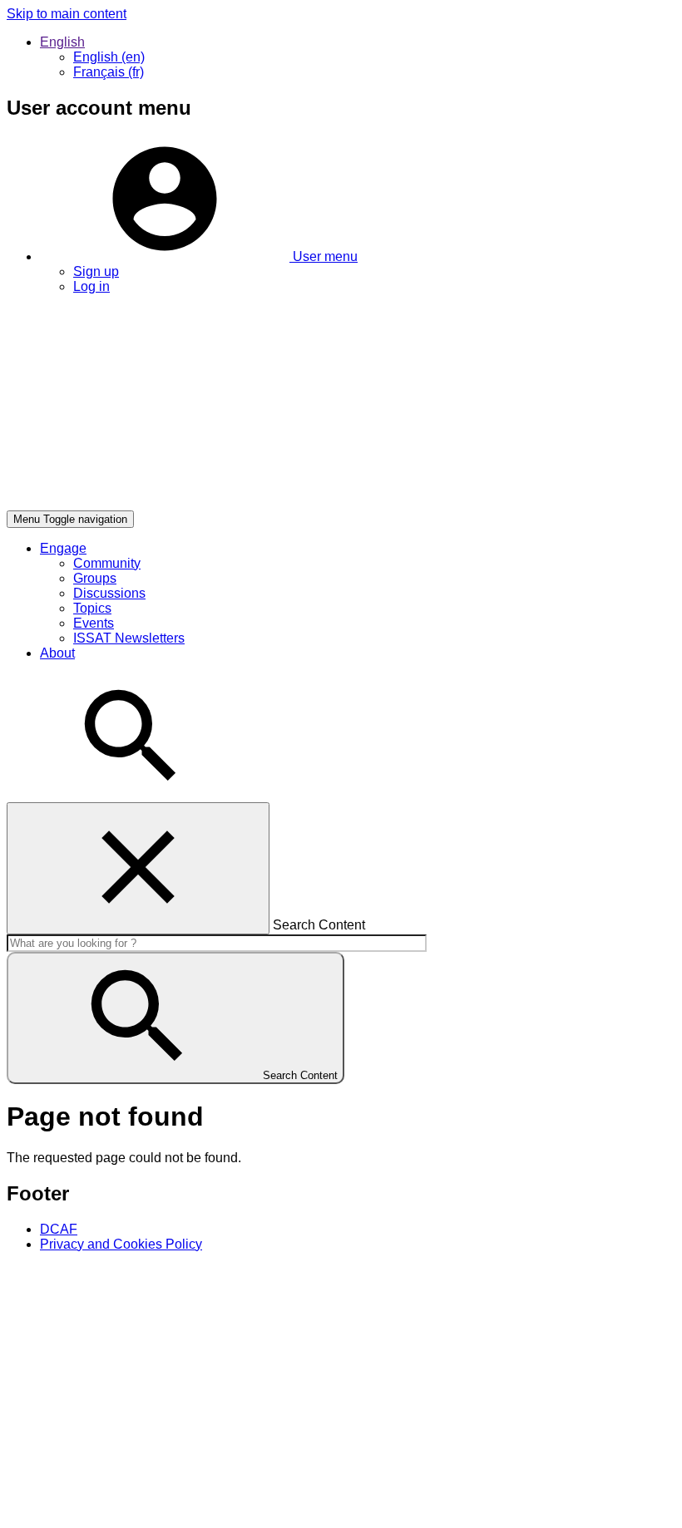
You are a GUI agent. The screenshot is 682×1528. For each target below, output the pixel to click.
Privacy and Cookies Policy (121, 1244)
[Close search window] (138, 868)
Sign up (96, 271)
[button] (199, 256)
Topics (92, 608)
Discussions (109, 593)
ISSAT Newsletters (129, 638)
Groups (94, 578)
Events (93, 623)
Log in (91, 286)
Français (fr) (108, 72)
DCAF (58, 1229)
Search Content (319, 925)
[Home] (256, 502)
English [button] (62, 42)
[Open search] (131, 794)
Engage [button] (63, 548)
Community (107, 563)
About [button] (57, 653)
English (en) (109, 57)
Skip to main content (66, 14)
